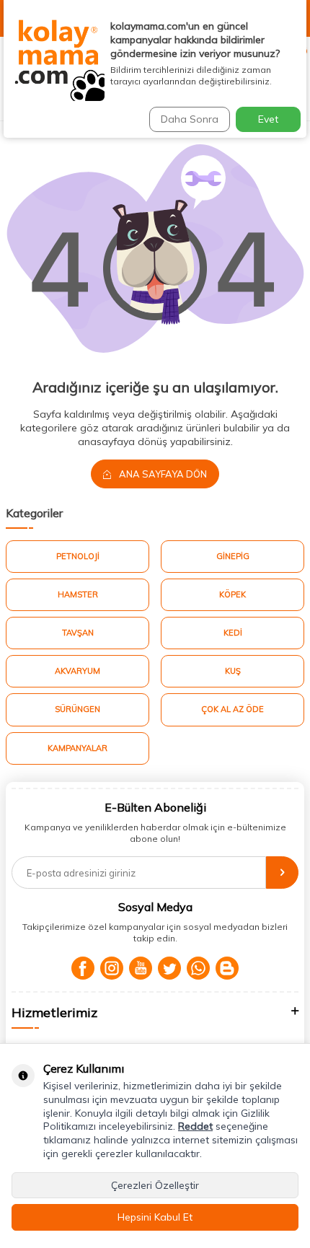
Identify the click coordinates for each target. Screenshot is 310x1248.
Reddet (195, 1126)
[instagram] (111, 968)
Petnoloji (77, 556)
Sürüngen (77, 709)
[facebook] (82, 968)
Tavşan (78, 633)
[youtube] (140, 968)
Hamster (78, 594)
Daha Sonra (189, 119)
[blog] (227, 968)
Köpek (232, 594)
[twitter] (169, 968)
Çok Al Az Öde (232, 709)
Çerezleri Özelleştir (155, 1185)
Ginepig (232, 556)
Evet (268, 119)
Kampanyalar (77, 748)
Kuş (233, 671)
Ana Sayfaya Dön (162, 474)
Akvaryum (77, 671)
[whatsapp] (198, 968)
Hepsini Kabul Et (155, 1216)
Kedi (232, 633)
